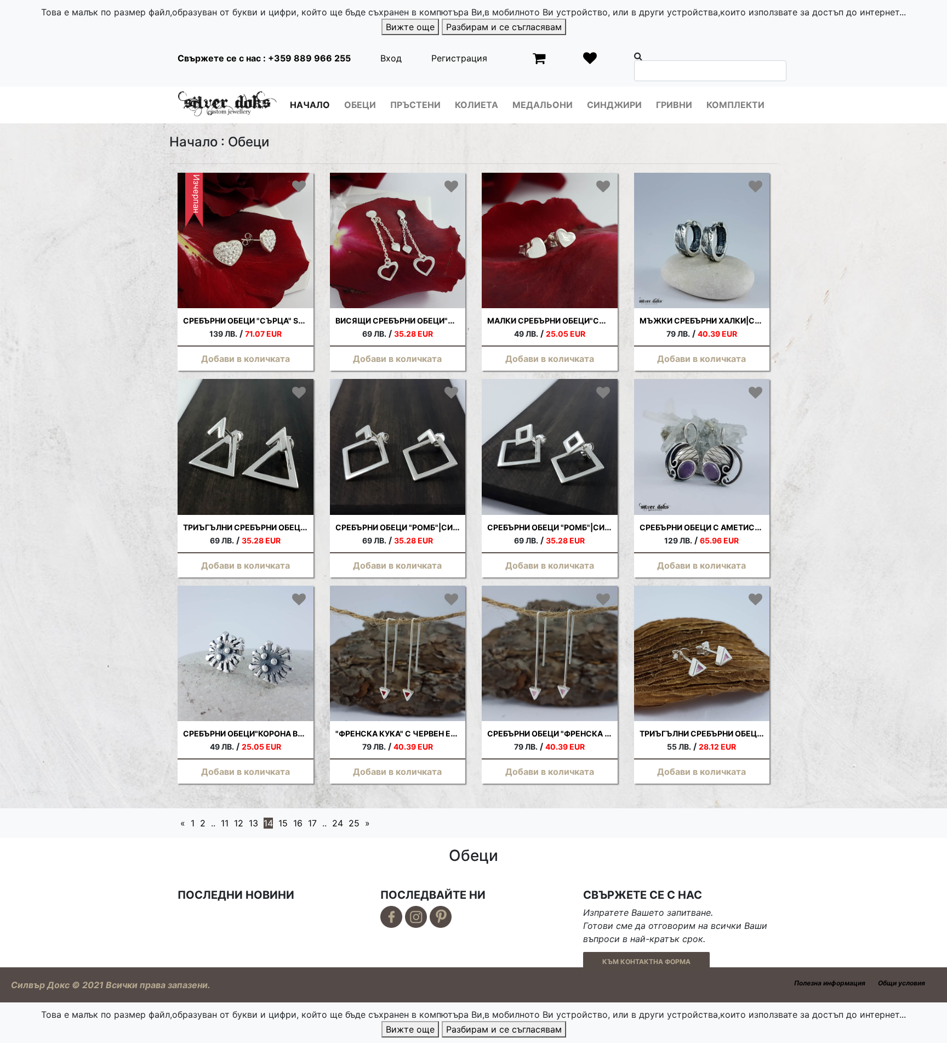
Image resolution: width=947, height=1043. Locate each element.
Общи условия (901, 983)
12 (238, 823)
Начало (310, 104)
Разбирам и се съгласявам (504, 26)
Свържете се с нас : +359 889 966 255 (264, 58)
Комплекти (735, 104)
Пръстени (415, 104)
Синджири (614, 104)
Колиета (476, 104)
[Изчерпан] (245, 239)
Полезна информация (829, 983)
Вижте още (410, 26)
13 (253, 823)
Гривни (674, 104)
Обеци (360, 104)
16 (298, 823)
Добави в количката (245, 358)
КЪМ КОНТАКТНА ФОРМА (646, 961)
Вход (391, 58)
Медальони (542, 104)
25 (354, 823)
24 (337, 823)
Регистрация (459, 58)
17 (312, 823)
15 (283, 823)
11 (225, 823)
